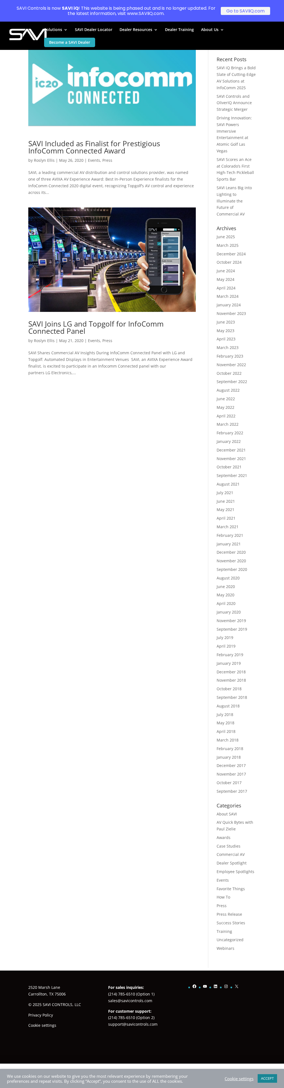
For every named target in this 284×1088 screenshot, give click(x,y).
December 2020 (231, 552)
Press (107, 160)
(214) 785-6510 (121, 994)
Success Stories (231, 922)
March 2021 (228, 526)
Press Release (229, 914)
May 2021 (225, 509)
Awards (223, 837)
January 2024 (229, 304)
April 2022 (226, 416)
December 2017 (231, 765)
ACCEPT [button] (267, 1078)
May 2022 (225, 407)
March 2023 (228, 347)
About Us (210, 30)
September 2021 (232, 475)
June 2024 (226, 270)
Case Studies (228, 846)
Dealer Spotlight (232, 863)
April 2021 (226, 518)
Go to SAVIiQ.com (245, 11)
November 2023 (231, 313)
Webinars (225, 948)
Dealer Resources (136, 30)
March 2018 (228, 740)
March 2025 (228, 245)
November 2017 (231, 774)
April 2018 (226, 731)
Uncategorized (230, 939)
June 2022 (226, 398)
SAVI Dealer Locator (93, 30)
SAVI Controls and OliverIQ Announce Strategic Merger (234, 103)
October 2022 (229, 373)
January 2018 (229, 757)
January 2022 (229, 441)
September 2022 (232, 381)
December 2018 (231, 671)
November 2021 (231, 458)
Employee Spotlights (235, 871)
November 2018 (231, 680)
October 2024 (229, 262)
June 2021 (226, 501)
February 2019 (230, 654)
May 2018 (225, 722)
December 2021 (231, 450)
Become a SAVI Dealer (69, 42)
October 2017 (229, 782)
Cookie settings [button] (42, 1025)
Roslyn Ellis (44, 160)
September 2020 (232, 569)
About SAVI (227, 814)
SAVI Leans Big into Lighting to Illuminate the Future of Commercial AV (234, 201)
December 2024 (231, 253)
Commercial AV (231, 854)
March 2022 (228, 424)
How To (223, 897)
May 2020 (225, 594)
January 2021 (229, 543)
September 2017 (232, 791)
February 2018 (230, 748)
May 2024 (225, 279)
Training (224, 931)
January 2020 (229, 612)
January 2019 (229, 663)
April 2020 (226, 603)
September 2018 (232, 697)
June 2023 (226, 322)
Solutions (53, 30)
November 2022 (231, 364)
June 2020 (226, 586)
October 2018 (229, 688)
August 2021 (228, 484)
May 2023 (225, 330)
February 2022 (230, 432)
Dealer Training (179, 30)
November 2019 (231, 620)
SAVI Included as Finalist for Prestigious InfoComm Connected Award (94, 147)
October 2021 (229, 466)
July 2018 (225, 714)
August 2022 (228, 390)
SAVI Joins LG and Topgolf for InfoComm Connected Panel (96, 327)
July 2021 (225, 492)
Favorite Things (231, 888)
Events (94, 160)
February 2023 (230, 356)
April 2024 (226, 288)
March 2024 (228, 296)
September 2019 (232, 629)
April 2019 (226, 646)
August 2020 (228, 578)
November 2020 (231, 560)
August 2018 (228, 706)
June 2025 (226, 236)
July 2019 (225, 637)
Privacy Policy (40, 1015)
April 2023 (226, 339)
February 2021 (230, 535)
